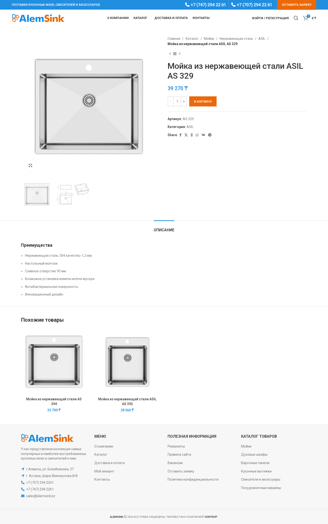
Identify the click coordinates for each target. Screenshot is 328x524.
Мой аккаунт (104, 471)
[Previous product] (170, 54)
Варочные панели (255, 463)
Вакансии (175, 463)
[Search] (296, 18)
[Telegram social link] (210, 135)
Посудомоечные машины (261, 488)
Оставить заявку (181, 471)
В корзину (203, 101)
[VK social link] (203, 135)
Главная (174, 39)
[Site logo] (38, 18)
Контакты (102, 479)
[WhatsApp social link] (197, 135)
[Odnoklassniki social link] (191, 135)
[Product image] (54, 362)
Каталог (192, 39)
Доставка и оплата (109, 463)
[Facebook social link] (180, 135)
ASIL (261, 39)
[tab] (164, 227)
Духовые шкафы (254, 454)
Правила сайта (179, 454)
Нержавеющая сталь (236, 39)
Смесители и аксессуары (260, 479)
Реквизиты (176, 446)
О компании (103, 446)
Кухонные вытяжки (256, 471)
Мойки (209, 39)
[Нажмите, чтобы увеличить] (30, 166)
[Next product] (179, 54)
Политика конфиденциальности (193, 479)
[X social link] (186, 135)
